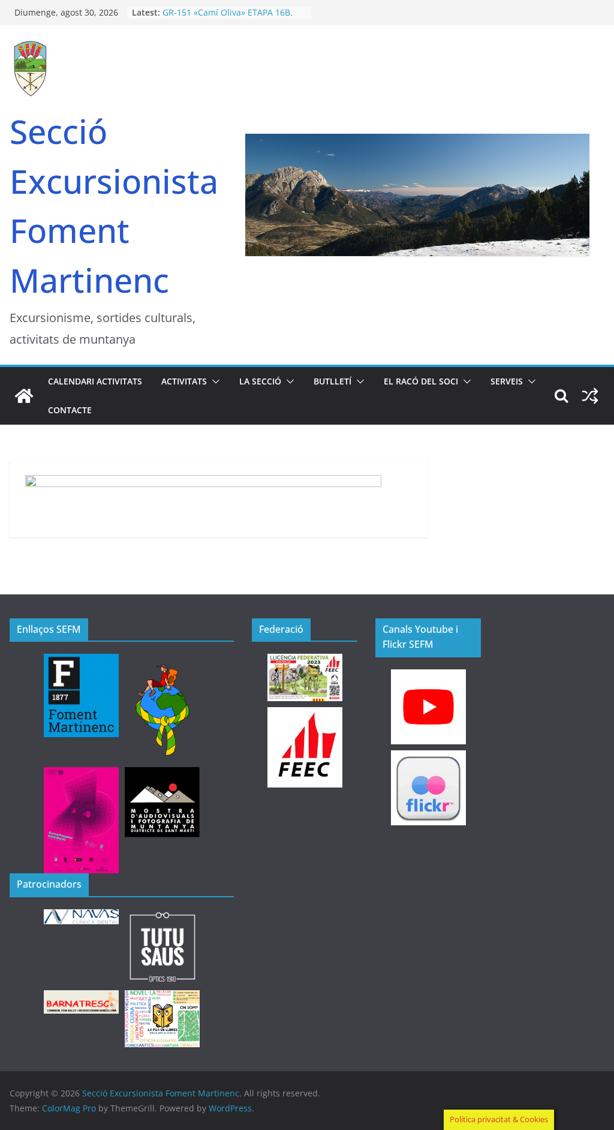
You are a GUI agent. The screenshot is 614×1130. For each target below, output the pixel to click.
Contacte (70, 410)
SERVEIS (506, 381)
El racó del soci (421, 381)
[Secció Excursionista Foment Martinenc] (24, 395)
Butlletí (332, 381)
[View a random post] (590, 395)
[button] (213, 381)
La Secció (260, 381)
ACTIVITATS (184, 381)
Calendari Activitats (95, 381)
